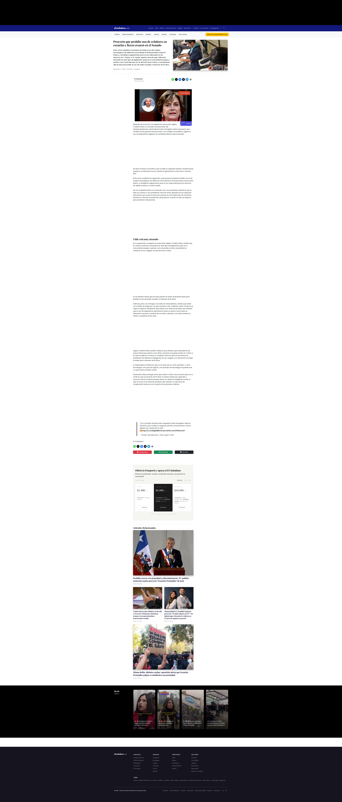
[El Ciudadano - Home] (121, 28)
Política (117, 34)
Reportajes (194, 768)
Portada (129, 69)
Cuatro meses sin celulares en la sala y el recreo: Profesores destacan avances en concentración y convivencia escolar (147, 614)
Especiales (183, 780)
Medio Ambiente (127, 34)
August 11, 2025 (169, 435)
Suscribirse (163, 507)
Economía (139, 34)
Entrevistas (204, 28)
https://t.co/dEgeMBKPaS (152, 431)
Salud (171, 780)
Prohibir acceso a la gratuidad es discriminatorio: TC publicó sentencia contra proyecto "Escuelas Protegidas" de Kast (161, 579)
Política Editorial (139, 760)
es (223, 790)
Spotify (155, 771)
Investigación (214, 28)
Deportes (222, 780)
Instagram (156, 760)
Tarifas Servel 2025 (200, 790)
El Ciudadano (138, 79)
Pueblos (148, 34)
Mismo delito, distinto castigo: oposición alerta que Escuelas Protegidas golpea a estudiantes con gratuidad (160, 673)
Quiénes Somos (139, 758)
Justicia (156, 34)
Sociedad (173, 34)
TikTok (155, 768)
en (226, 790)
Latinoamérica (171, 28)
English (179, 28)
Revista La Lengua (197, 771)
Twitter (155, 763)
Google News (143, 452)
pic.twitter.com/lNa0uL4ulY (174, 431)
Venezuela (175, 763)
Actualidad (195, 760)
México (162, 28)
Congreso (137, 69)
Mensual (179, 480)
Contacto (137, 766)
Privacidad (137, 768)
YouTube (185, 452)
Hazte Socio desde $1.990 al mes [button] (217, 34)
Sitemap (209, 790)
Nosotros (165, 790)
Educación (116, 69)
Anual (187, 480)
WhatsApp (164, 452)
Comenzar (144, 507)
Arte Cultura (183, 34)
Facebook (156, 758)
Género (164, 34)
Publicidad (137, 763)
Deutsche (187, 28)
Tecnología (214, 780)
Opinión (196, 28)
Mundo (151, 28)
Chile (156, 28)
